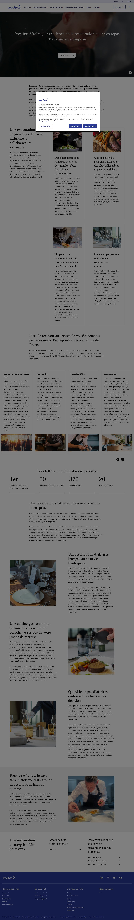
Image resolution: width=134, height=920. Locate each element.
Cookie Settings (45, 126)
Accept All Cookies (90, 126)
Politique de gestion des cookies (48, 121)
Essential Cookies (75, 126)
